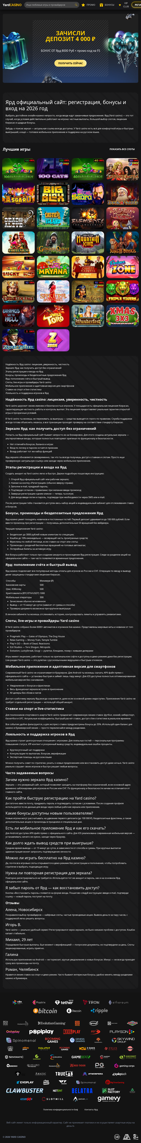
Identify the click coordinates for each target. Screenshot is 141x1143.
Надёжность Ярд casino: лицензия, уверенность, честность (37, 364)
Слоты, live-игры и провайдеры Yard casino (28, 382)
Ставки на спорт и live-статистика (23, 389)
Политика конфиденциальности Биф (60, 1109)
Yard (12, 4)
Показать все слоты (122, 149)
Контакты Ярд (91, 1109)
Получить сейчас (70, 63)
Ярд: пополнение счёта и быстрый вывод (28, 378)
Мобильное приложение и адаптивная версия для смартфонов (40, 385)
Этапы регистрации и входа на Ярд (24, 371)
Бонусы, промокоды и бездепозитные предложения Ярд (36, 375)
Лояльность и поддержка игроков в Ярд (27, 393)
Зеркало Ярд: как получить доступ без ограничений (33, 367)
